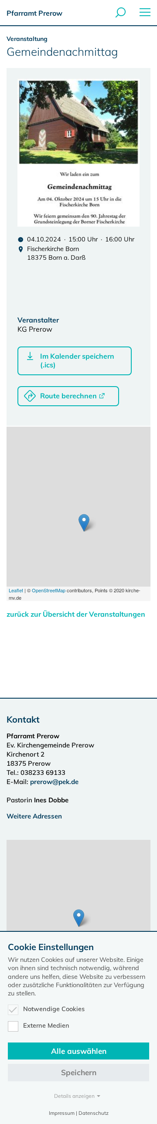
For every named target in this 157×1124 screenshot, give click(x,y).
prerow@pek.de (54, 782)
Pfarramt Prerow (34, 13)
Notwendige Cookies (54, 1009)
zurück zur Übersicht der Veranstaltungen (76, 614)
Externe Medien (46, 1025)
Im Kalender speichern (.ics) (77, 360)
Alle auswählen (78, 1051)
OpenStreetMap (48, 590)
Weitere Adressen (34, 816)
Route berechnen (68, 395)
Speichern (78, 1072)
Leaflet (16, 590)
